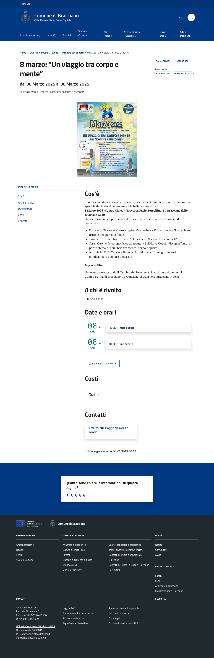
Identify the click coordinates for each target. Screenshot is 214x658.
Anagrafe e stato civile (74, 545)
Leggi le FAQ (69, 608)
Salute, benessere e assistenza (125, 545)
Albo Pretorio (108, 34)
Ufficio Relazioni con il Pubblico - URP (35, 626)
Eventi (158, 581)
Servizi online (163, 34)
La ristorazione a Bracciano (169, 591)
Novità (51, 35)
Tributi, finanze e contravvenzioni (126, 550)
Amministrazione (30, 35)
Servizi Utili (114, 570)
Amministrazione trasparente (124, 608)
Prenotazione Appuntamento (78, 613)
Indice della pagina (27, 187)
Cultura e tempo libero (74, 550)
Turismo (66, 555)
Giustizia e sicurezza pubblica (77, 560)
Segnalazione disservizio (75, 623)
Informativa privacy (119, 613)
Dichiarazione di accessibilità (123, 623)
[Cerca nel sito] (191, 17)
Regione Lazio (25, 3)
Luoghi (158, 576)
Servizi (67, 35)
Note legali (114, 618)
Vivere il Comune (83, 33)
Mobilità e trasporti (72, 570)
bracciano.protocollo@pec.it (35, 634)
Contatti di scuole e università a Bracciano (125, 557)
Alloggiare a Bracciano (166, 586)
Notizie (158, 545)
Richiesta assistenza (73, 618)
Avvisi (158, 555)
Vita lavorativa (70, 565)
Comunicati (161, 550)
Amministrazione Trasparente (132, 34)
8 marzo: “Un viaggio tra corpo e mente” (108, 430)
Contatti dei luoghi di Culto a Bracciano (129, 565)
